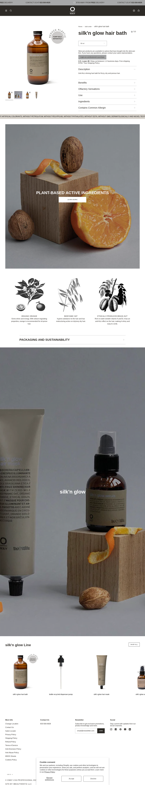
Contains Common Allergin (92, 107)
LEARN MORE (72, 199)
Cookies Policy (11, 760)
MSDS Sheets (10, 756)
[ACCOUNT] (134, 10)
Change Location (11, 724)
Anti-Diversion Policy (13, 749)
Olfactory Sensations (89, 89)
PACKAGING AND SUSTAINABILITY (44, 339)
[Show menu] (6, 10)
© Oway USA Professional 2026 (21, 780)
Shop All (134, 644)
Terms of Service (11, 745)
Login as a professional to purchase (92, 57)
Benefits (82, 82)
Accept (71, 779)
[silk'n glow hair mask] (101, 672)
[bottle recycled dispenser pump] (61, 672)
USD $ (9, 774)
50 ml (82, 43)
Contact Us (9, 727)
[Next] (138, 672)
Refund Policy (10, 742)
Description (84, 69)
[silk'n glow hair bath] (20, 672)
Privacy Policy (49, 772)
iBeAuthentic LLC (22, 784)
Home (80, 26)
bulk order (88, 26)
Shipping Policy (93, 63)
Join (101, 731)
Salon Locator (10, 731)
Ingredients (84, 101)
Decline (93, 779)
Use (80, 95)
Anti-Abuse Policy (12, 752)
